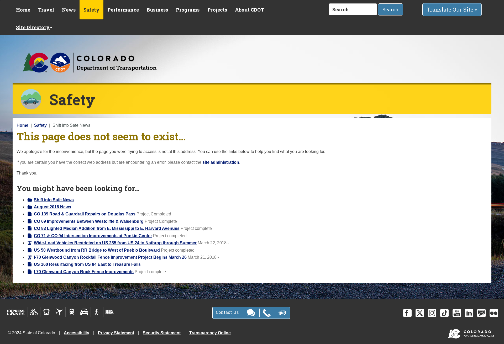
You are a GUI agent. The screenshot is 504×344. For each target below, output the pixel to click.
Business (157, 10)
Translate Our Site (451, 9)
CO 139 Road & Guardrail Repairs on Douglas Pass (84, 214)
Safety (91, 10)
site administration (220, 162)
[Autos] (84, 312)
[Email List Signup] (481, 313)
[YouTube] (456, 313)
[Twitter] (419, 313)
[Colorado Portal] (472, 332)
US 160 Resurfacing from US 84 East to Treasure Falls (87, 264)
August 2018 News (52, 207)
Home (23, 10)
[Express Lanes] (16, 312)
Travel (46, 10)
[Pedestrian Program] (97, 312)
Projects (217, 10)
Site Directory (33, 27)
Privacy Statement (116, 333)
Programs (188, 10)
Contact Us (228, 312)
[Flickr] (493, 313)
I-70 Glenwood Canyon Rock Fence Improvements (84, 271)
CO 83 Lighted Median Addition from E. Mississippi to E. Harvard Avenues (107, 228)
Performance (123, 10)
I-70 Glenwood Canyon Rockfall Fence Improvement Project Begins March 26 (110, 257)
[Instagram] (432, 313)
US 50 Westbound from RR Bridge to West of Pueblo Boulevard (97, 250)
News (69, 10)
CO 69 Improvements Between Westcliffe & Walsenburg (89, 221)
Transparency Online (210, 333)
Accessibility (76, 333)
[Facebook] (407, 313)
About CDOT (249, 10)
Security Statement (162, 333)
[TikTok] (444, 313)
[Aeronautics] (59, 312)
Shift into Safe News (54, 200)
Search (390, 9)
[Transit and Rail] (46, 312)
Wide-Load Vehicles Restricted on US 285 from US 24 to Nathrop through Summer (115, 243)
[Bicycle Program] (34, 312)
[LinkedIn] (469, 313)
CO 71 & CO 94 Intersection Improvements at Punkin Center (93, 236)
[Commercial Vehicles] (109, 312)
